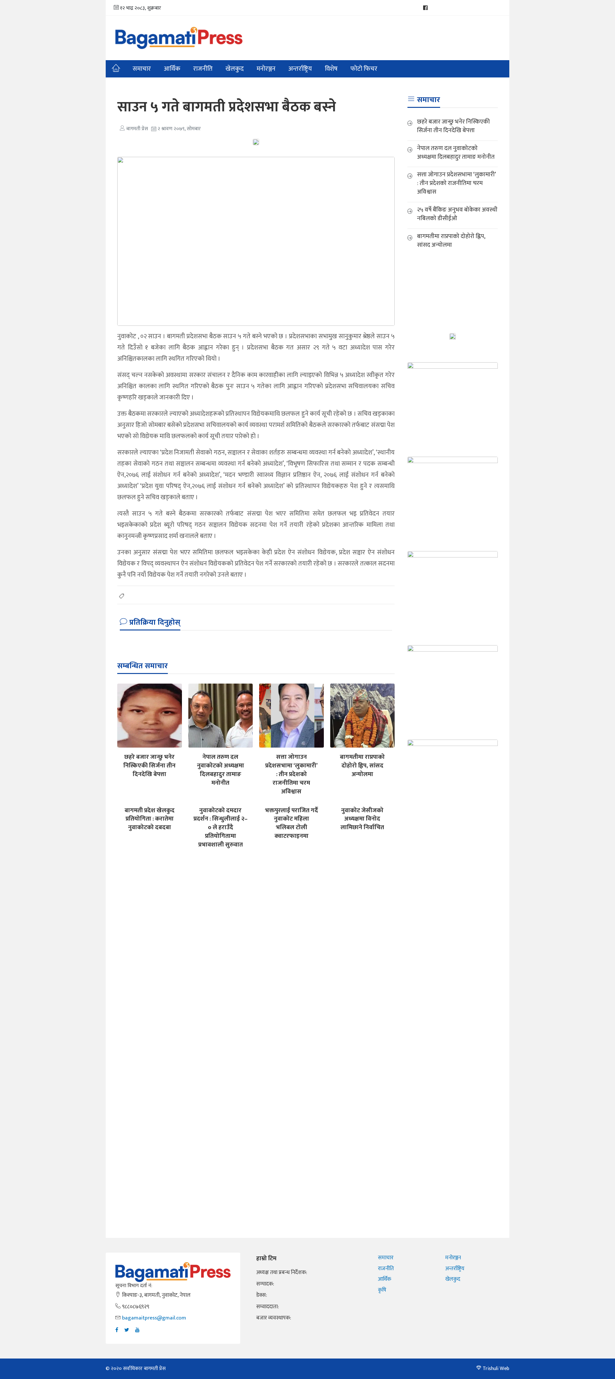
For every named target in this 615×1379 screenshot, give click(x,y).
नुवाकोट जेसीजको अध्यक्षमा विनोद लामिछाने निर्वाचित (362, 819)
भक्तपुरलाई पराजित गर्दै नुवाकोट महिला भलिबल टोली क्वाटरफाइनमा (291, 823)
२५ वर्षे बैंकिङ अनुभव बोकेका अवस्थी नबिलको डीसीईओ (457, 213)
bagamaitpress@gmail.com (154, 1317)
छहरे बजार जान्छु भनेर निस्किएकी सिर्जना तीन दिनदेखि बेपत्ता (149, 765)
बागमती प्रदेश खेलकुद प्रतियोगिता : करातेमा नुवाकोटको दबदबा (150, 819)
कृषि (382, 1290)
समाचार (142, 68)
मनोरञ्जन (453, 1257)
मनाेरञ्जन (266, 68)
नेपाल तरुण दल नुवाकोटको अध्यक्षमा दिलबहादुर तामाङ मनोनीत (220, 770)
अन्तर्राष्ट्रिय (300, 68)
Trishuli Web (496, 1368)
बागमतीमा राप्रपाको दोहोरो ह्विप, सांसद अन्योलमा (362, 765)
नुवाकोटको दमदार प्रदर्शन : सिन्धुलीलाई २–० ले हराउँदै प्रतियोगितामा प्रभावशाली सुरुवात (220, 827)
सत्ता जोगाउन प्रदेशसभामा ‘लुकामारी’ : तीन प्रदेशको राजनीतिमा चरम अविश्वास (291, 774)
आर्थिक (172, 68)
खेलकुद (235, 68)
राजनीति (203, 68)
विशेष (331, 68)
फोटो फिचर (363, 68)
